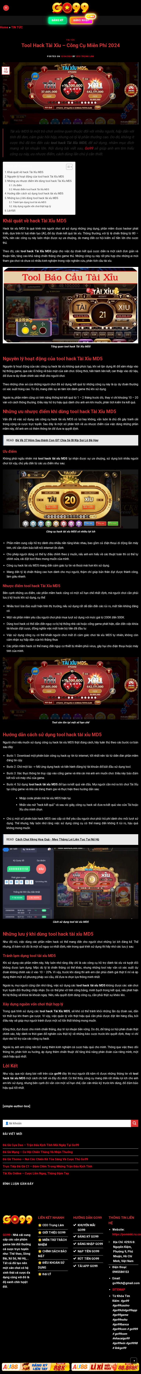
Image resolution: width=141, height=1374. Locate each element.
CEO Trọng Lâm (85, 56)
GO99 (6, 1235)
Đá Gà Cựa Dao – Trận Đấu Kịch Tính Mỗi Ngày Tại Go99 (41, 1145)
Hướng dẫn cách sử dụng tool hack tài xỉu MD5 (35, 193)
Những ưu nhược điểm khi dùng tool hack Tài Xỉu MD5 (39, 181)
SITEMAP (118, 1289)
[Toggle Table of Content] (67, 167)
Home (4, 27)
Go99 (89, 148)
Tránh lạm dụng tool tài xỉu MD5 (29, 202)
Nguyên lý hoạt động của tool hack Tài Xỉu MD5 (35, 176)
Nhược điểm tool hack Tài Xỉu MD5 (31, 189)
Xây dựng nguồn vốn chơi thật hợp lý (32, 206)
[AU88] (36, 1367)
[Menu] (6, 8)
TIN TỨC (17, 27)
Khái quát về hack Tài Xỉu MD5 (25, 172)
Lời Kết (11, 210)
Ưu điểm (17, 185)
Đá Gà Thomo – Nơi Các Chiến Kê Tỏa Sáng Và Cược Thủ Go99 (45, 1159)
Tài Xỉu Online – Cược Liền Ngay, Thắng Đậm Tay (36, 1173)
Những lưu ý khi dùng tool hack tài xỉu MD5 (32, 198)
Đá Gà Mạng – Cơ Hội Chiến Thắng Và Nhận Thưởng (38, 1152)
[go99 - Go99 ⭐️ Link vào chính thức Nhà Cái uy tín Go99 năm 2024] (70, 7)
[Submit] (134, 1123)
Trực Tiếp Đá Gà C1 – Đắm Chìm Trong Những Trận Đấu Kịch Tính (47, 1166)
